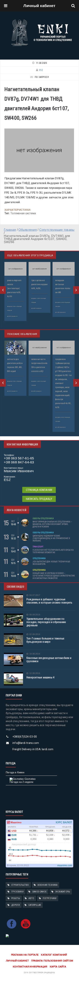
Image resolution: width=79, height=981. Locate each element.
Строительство (20, 885)
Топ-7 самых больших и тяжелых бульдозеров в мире (45, 640)
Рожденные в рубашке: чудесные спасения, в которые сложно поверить (49, 601)
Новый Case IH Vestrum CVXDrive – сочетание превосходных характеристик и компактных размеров (54, 575)
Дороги (15, 905)
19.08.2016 (34, 654)
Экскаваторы (62, 891)
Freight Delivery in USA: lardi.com (32, 749)
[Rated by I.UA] (7, 935)
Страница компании (39, 489)
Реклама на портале (25, 954)
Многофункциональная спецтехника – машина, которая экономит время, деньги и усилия (52, 524)
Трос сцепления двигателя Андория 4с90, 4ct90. (39, 284)
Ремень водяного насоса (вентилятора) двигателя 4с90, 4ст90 (14, 288)
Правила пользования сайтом (52, 960)
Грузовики (17, 891)
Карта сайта (58, 966)
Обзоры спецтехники (43, 518)
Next (76, 290)
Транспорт (38, 547)
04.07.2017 (34, 595)
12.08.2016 (34, 673)
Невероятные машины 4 (40, 677)
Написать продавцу (39, 498)
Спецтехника (39, 558)
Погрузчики (49, 898)
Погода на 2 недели (21, 782)
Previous (3, 290)
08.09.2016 (34, 615)
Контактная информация (30, 966)
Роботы (15, 898)
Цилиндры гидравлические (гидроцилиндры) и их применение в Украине (51, 538)
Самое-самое (39, 891)
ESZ (41, 70)
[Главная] (41, 20)
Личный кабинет (39, 6)
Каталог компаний (54, 954)
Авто (31, 898)
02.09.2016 (34, 634)
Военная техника (48, 885)
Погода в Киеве (15, 772)
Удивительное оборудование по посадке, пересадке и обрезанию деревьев (46, 622)
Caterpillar (34, 905)
